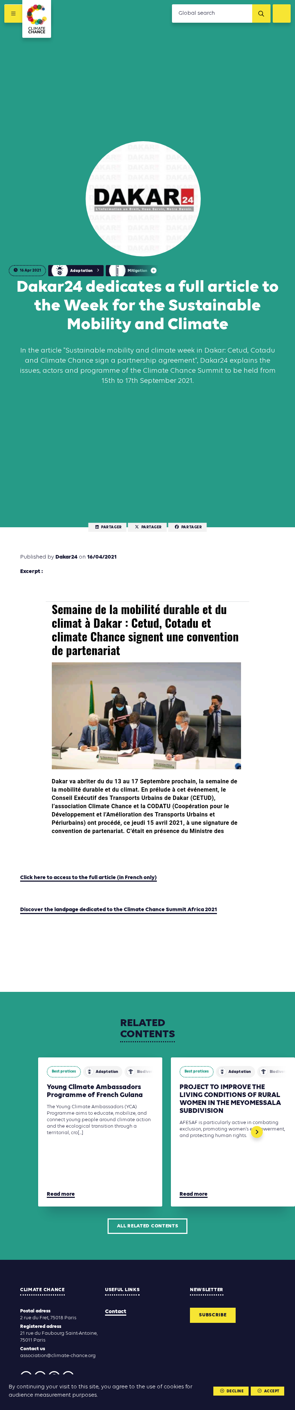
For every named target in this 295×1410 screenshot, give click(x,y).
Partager (111, 527)
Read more (61, 1194)
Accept (272, 1391)
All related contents (147, 1226)
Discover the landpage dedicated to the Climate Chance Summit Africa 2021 (118, 909)
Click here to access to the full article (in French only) (88, 877)
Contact (115, 1311)
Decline (235, 1391)
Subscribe (212, 1315)
